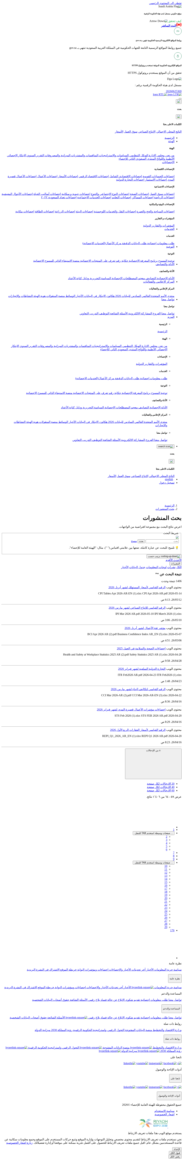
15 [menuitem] (165, 882)
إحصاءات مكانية (24, 211)
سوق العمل (130, 131)
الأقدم (169, 560)
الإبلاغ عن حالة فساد (112, 999)
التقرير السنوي (35, 155)
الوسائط (70, 295)
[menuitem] (164, 1110)
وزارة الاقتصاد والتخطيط (167, 1030)
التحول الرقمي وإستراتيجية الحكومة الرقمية (98, 1030)
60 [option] (160, 790)
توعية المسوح (166, 260)
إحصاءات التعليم (121, 197)
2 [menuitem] (166, 836)
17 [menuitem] (165, 888)
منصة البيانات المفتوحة (138, 1030)
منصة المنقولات (55, 295)
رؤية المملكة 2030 (61, 1030)
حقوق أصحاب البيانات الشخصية (50, 999)
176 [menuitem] (172, 930)
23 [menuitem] (165, 907)
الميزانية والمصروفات (57, 155)
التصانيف (150, 278)
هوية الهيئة (39, 295)
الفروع (156, 313)
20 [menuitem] (165, 898)
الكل (179, 567)
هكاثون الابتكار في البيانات (99, 295)
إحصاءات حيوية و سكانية (75, 193)
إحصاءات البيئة (84, 211)
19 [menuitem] (165, 894)
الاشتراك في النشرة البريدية (43, 969)
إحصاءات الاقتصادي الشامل (125, 176)
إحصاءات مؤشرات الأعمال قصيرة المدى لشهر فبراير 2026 (131, 709)
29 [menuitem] (165, 927)
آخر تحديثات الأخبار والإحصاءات (126, 969)
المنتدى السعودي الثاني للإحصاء (137, 158)
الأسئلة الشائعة (118, 313)
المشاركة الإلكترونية (140, 313)
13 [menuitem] (165, 875)
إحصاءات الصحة (139, 193)
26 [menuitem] (165, 917)
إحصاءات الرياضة (164, 197)
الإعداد (177, 1149)
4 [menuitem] (166, 842)
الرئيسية (162, 331)
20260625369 (174, 91)
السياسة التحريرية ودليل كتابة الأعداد (89, 278)
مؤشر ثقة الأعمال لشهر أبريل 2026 (145, 628)
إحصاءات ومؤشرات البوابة (92, 969)
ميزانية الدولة (42, 1030)
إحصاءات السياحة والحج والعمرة (155, 211)
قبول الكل (175, 1153)
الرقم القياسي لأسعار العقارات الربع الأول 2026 (137, 729)
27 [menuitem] (165, 920)
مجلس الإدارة (156, 155)
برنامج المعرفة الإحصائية (143, 260)
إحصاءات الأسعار (68, 176)
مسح (134, 541)
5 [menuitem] (166, 846)
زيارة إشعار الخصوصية (19, 1142)
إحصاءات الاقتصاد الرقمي (94, 176)
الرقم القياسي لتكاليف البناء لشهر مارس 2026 (138, 689)
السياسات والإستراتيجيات (113, 155)
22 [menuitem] (165, 904)
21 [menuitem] (165, 901)
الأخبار (79, 295)
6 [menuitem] (166, 849)
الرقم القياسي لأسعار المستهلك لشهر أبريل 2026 (136, 587)
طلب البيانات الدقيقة (134, 243)
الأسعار (119, 131)
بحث (141, 541)
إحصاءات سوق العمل (162, 193)
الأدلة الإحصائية (165, 278)
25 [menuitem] (165, 914)
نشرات (171, 567)
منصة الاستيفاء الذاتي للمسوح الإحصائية (56, 260)
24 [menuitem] (165, 911)
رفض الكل (175, 1156)
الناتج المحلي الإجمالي (169, 131)
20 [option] (160, 783)
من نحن (169, 155)
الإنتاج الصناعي (146, 131)
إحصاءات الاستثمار (156, 179)
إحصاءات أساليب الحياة (47, 193)
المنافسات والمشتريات (84, 155)
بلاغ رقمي (93, 999)
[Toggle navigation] (180, 98)
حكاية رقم (121, 260)
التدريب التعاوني (89, 313)
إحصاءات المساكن (142, 197)
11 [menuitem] (165, 869)
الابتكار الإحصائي (16, 155)
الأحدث (177, 560)
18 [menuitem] (165, 891)
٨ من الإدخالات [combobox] (153, 750)
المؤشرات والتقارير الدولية (158, 225)
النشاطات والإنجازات (20, 295)
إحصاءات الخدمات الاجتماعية (94, 197)
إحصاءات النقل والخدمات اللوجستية (115, 211)
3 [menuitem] (166, 839)
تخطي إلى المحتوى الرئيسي (165, 3)
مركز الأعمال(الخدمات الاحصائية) (101, 243)
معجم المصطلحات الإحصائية (128, 278)
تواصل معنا (167, 313)
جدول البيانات (137, 567)
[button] (165, 21)
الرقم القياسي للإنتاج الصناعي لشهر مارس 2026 (137, 607)
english (169, 479)
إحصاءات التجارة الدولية (130, 179)
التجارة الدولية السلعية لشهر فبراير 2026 (141, 668)
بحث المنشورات (164, 508)
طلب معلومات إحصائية (160, 243)
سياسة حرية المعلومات (168, 969)
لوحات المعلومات (156, 567)
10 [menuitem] (165, 866)
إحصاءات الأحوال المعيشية (17, 193)
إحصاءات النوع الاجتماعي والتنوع (110, 193)
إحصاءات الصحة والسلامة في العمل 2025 (141, 648)
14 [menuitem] (165, 878)
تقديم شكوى (132, 999)
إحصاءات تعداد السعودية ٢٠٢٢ (58, 197)
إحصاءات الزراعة (65, 211)
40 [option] (160, 787)
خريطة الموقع (68, 969)
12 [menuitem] (165, 872)
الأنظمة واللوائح (165, 158)
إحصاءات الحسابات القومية (158, 176)
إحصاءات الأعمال (47, 176)
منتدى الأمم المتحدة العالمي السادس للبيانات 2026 (144, 295)
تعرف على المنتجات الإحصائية (97, 260)
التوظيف (103, 313)
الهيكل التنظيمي (138, 155)
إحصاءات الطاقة (44, 211)
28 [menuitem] (165, 923)
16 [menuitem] (165, 885)
